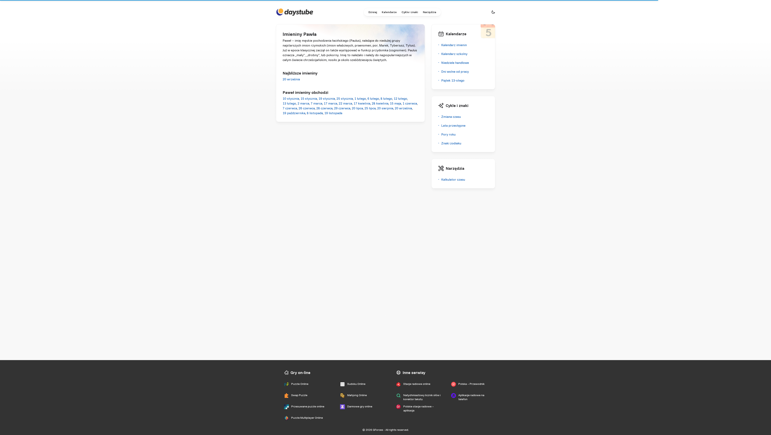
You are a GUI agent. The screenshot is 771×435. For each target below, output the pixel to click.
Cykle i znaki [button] (410, 12)
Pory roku (448, 134)
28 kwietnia (380, 103)
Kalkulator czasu (453, 179)
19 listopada (333, 113)
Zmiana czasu (451, 117)
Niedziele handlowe (455, 63)
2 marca (303, 103)
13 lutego (289, 103)
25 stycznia (344, 98)
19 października (294, 113)
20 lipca (357, 108)
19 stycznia (326, 98)
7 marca (316, 103)
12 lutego (400, 98)
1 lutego (360, 98)
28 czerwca (324, 108)
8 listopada (315, 113)
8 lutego (386, 98)
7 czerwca (290, 108)
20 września (291, 79)
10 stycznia (291, 98)
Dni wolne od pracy (455, 71)
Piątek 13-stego (452, 80)
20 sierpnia (385, 108)
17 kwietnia (362, 103)
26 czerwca (307, 108)
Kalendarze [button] (389, 12)
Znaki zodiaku (451, 143)
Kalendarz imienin (454, 45)
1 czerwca (410, 103)
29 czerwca (342, 108)
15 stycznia (309, 98)
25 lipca (370, 108)
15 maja (395, 103)
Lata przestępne (453, 125)
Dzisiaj (372, 12)
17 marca (330, 103)
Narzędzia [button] (429, 12)
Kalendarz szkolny (454, 54)
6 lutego (373, 98)
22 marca (345, 103)
